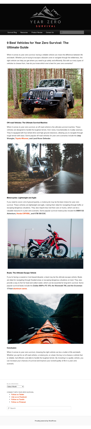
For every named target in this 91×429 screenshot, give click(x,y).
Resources (24, 32)
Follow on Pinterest (18, 402)
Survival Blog (12, 32)
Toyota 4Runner (21, 138)
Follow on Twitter (17, 394)
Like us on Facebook (19, 397)
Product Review (37, 32)
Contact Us (50, 32)
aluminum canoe (20, 288)
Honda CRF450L (23, 213)
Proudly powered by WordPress (45, 421)
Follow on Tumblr (17, 399)
